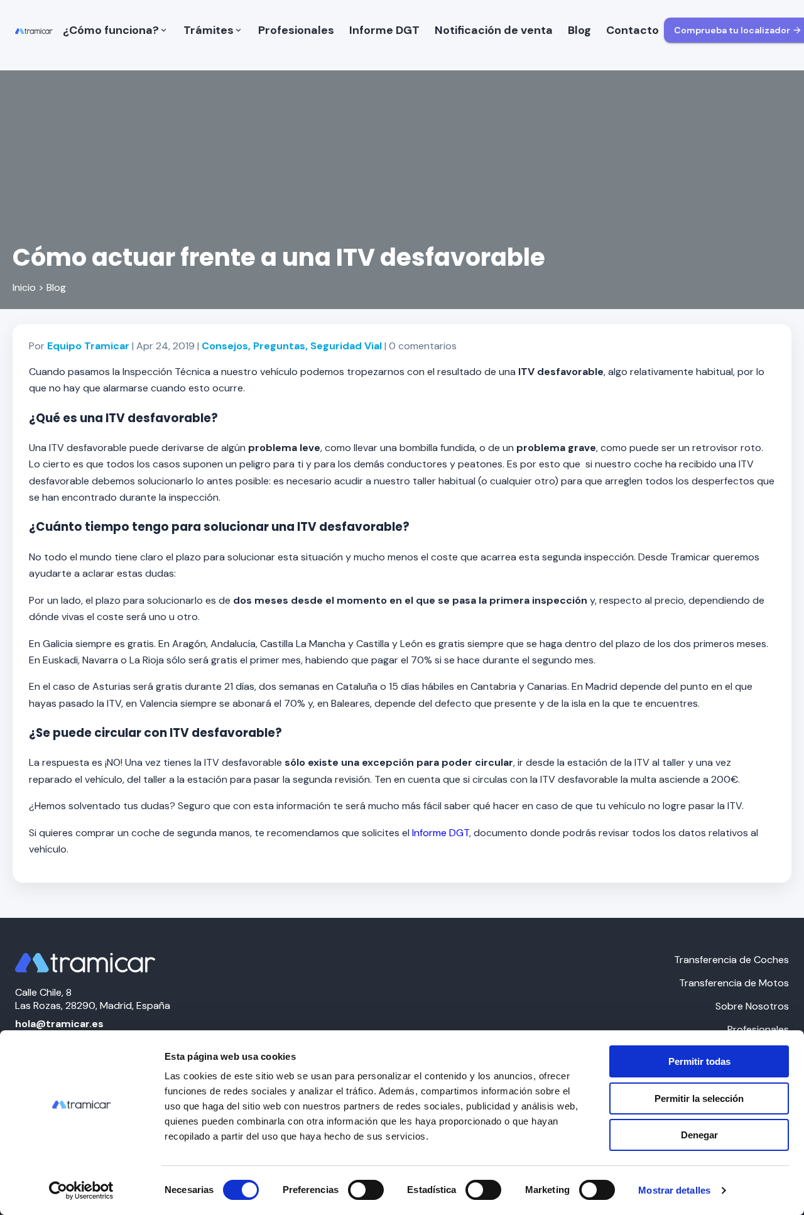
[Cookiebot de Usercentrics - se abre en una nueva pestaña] (81, 1190)
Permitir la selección (699, 1098)
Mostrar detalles (674, 1190)
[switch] (366, 1190)
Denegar (699, 1135)
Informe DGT (440, 832)
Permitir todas (699, 1061)
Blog (56, 287)
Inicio (24, 287)
